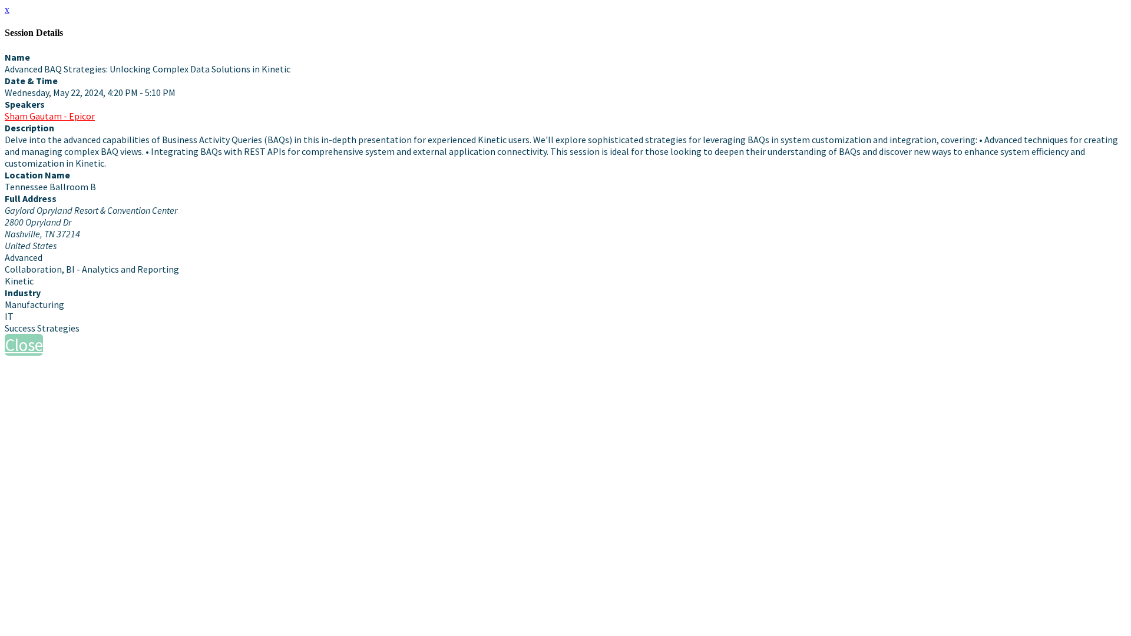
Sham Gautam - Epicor (50, 116)
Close (24, 345)
